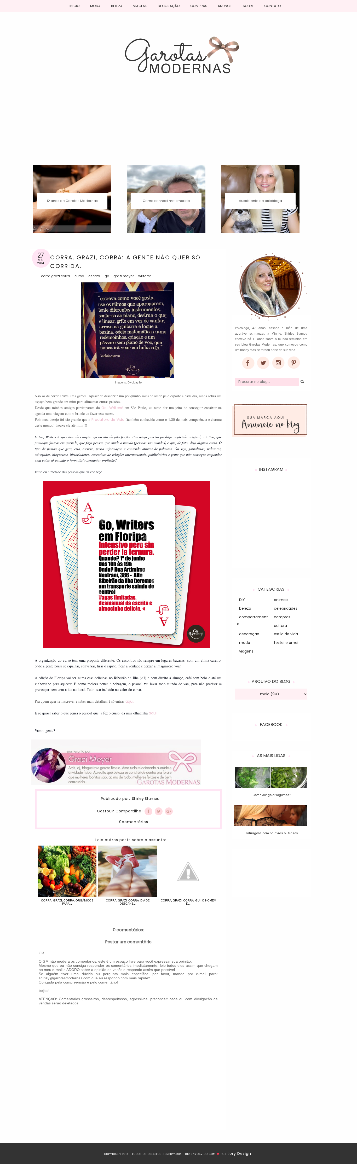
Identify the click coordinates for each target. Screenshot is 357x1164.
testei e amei (286, 642)
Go (107, 275)
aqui (153, 713)
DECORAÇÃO (169, 5)
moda (244, 642)
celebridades (285, 608)
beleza (245, 608)
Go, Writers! (112, 407)
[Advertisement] (178, 125)
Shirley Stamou (145, 799)
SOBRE (248, 5)
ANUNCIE (225, 5)
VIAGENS (140, 5)
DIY (242, 599)
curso (79, 275)
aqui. (129, 701)
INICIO (75, 5)
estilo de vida (286, 634)
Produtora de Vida (107, 419)
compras (282, 617)
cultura (280, 625)
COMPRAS (198, 5)
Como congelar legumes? (271, 795)
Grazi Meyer (123, 275)
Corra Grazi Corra (55, 275)
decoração (249, 634)
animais (281, 599)
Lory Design (239, 1153)
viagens (246, 651)
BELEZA (117, 5)
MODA (95, 5)
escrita (94, 275)
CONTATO (272, 5)
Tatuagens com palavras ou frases (271, 833)
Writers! (144, 275)
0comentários (133, 821)
